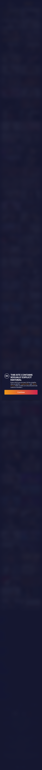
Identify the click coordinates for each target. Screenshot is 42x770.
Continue (21, 392)
